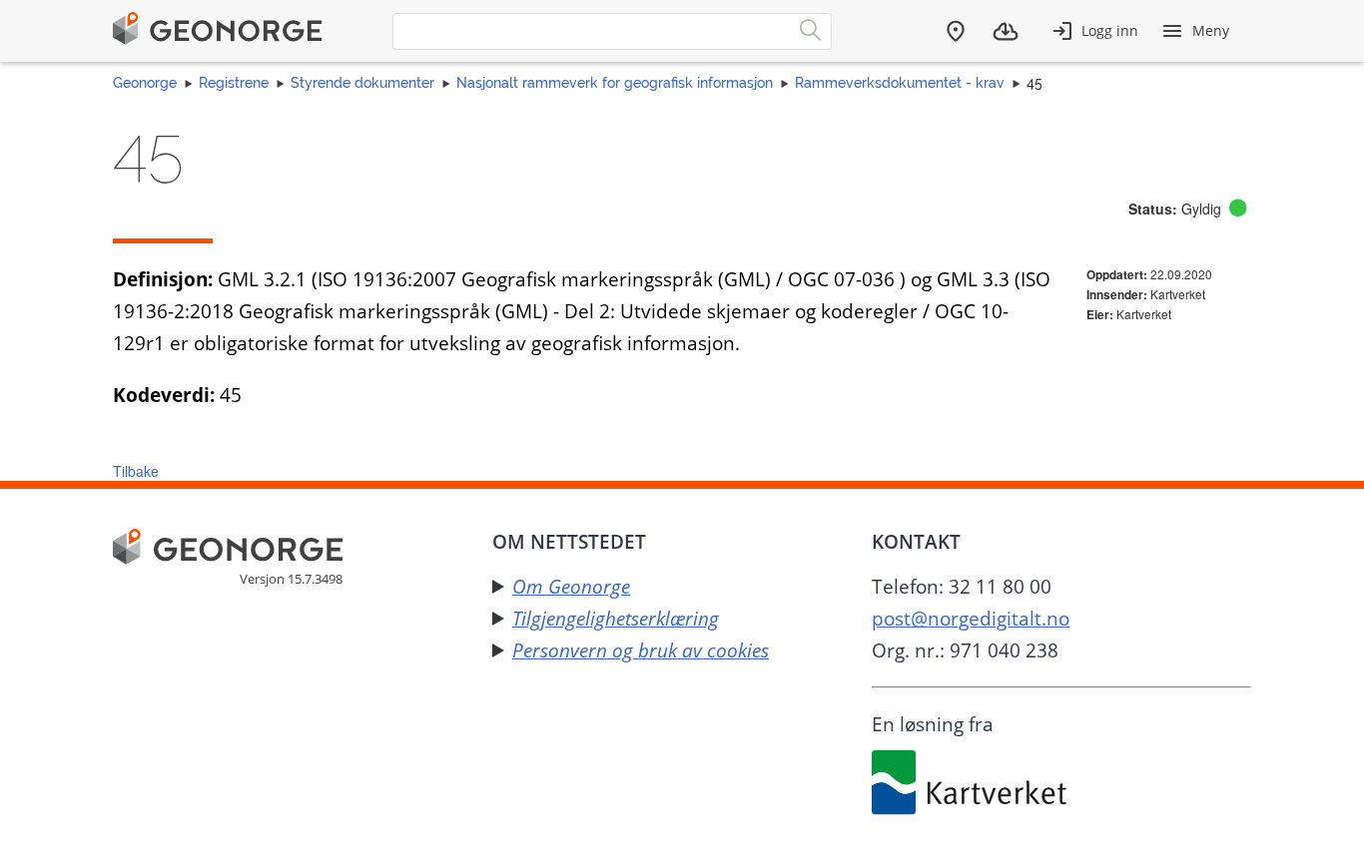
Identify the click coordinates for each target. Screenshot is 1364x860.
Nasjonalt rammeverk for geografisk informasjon (614, 83)
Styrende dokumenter (362, 83)
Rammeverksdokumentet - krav (900, 83)
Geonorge (145, 83)
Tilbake (136, 471)
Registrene (234, 83)
